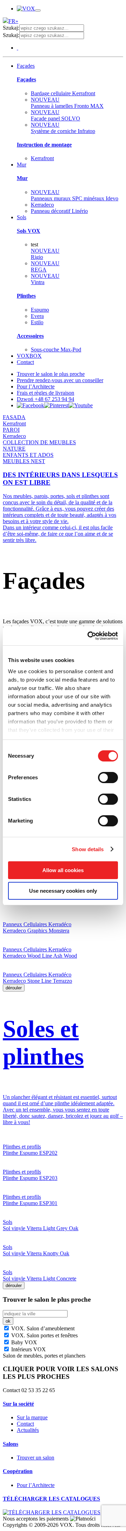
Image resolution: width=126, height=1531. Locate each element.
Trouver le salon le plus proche (51, 374)
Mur (21, 165)
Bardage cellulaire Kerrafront (63, 93)
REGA (45, 266)
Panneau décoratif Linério (59, 211)
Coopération (18, 1471)
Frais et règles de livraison (45, 393)
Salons (10, 1444)
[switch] (108, 777)
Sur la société (18, 1404)
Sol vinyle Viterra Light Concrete (39, 1278)
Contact (25, 362)
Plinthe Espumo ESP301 (30, 1203)
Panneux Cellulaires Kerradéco (37, 924)
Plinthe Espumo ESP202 (30, 1153)
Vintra (45, 279)
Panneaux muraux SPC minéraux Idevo (74, 195)
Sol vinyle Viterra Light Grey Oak (40, 1228)
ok (8, 1321)
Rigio (45, 254)
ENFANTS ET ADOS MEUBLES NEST (28, 458)
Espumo (40, 310)
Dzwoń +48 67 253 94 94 (45, 399)
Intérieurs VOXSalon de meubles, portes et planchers (44, 1352)
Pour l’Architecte (36, 386)
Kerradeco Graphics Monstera (36, 931)
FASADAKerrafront (14, 420)
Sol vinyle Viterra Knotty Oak (36, 1253)
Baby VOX (23, 1342)
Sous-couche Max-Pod (56, 349)
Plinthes (26, 296)
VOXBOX (29, 356)
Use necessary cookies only (63, 891)
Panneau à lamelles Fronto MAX (67, 103)
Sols (21, 217)
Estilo (37, 322)
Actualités (28, 1430)
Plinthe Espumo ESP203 (30, 1178)
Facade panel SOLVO (55, 115)
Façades (26, 66)
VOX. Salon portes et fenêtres (44, 1335)
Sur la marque (32, 1417)
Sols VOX (28, 231)
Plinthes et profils (22, 1147)
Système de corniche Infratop (63, 128)
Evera (37, 316)
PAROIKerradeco (14, 433)
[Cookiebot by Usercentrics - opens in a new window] (89, 635)
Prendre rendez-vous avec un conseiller (60, 380)
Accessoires (30, 336)
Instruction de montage (44, 145)
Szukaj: (11, 28)
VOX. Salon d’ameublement (42, 1328)
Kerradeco (42, 205)
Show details (88, 849)
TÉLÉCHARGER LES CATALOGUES (51, 1499)
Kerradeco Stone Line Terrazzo (37, 981)
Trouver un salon (35, 1458)
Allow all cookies (63, 870)
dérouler (14, 987)
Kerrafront (42, 158)
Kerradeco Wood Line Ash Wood (40, 956)
